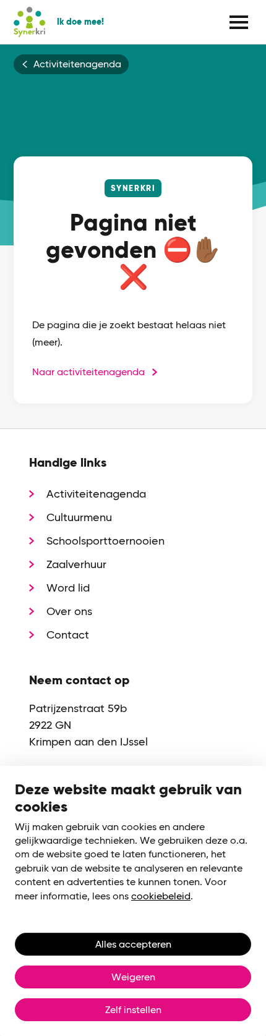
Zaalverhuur (76, 564)
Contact (67, 634)
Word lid (68, 587)
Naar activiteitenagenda (88, 372)
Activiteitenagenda (77, 64)
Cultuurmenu (79, 517)
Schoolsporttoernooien (105, 540)
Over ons (69, 611)
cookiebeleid (161, 896)
